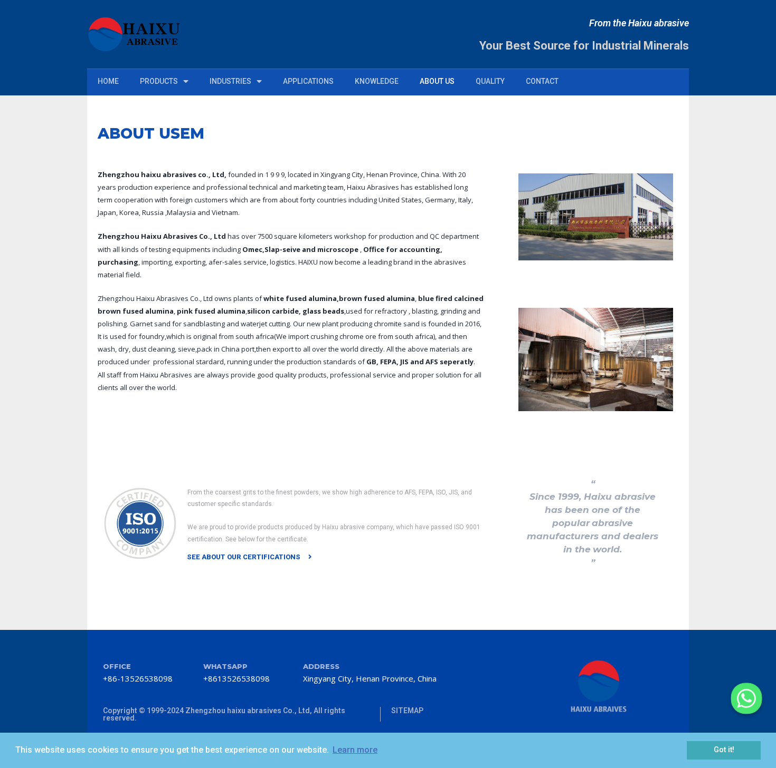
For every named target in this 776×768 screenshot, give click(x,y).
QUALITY (490, 81)
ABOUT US (437, 81)
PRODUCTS (159, 81)
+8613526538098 (236, 678)
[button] (249, 557)
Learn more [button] (355, 750)
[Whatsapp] (746, 698)
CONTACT (542, 81)
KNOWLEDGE (377, 81)
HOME (108, 81)
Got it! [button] (724, 749)
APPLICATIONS (308, 81)
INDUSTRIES (230, 81)
